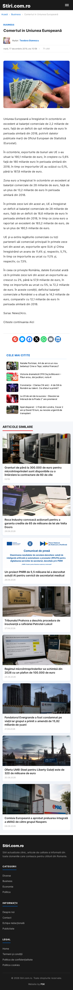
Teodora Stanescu (29, 40)
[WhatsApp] (44, 339)
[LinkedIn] (58, 339)
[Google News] (15, 339)
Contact (7, 917)
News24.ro (19, 313)
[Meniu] (66, 5)
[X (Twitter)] (36, 339)
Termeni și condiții (12, 954)
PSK (43, 984)
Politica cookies (11, 965)
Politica (7, 892)
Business (16, 14)
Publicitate (8, 928)
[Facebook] (29, 339)
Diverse (7, 875)
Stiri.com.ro (13, 845)
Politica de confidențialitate (18, 959)
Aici (31, 322)
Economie (8, 886)
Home (6, 948)
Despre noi (8, 912)
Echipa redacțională (13, 923)
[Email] (51, 339)
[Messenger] (22, 339)
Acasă (4, 14)
